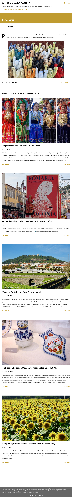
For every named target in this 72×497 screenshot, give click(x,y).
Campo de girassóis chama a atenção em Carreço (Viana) (28, 443)
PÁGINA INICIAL (23, 9)
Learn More (33, 495)
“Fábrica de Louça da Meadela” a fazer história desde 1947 (29, 368)
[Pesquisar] (65, 3)
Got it (41, 495)
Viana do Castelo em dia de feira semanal (21, 292)
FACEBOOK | (14, 9)
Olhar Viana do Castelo (16, 3)
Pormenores (13, 82)
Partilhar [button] (64, 82)
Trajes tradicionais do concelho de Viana (21, 145)
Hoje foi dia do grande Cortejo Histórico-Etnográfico (27, 221)
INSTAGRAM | (6, 9)
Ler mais (67, 164)
